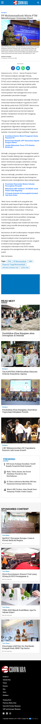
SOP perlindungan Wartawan (12, 709)
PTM (9, 261)
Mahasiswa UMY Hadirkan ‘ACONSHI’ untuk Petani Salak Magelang (21, 189)
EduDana (5, 695)
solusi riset (25, 267)
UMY (30, 261)
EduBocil (5, 676)
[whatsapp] (23, 68)
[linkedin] (28, 68)
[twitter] (18, 68)
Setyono (3, 56)
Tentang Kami (7, 700)
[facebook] (13, 68)
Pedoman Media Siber (9, 703)
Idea (4, 689)
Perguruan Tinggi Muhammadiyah (13, 264)
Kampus (4, 12)
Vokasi (5, 683)
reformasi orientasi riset (10, 267)
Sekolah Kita (7, 680)
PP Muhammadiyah (19, 261)
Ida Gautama (8, 256)
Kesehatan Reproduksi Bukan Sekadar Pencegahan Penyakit (20, 185)
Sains (4, 692)
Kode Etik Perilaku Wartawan (12, 706)
